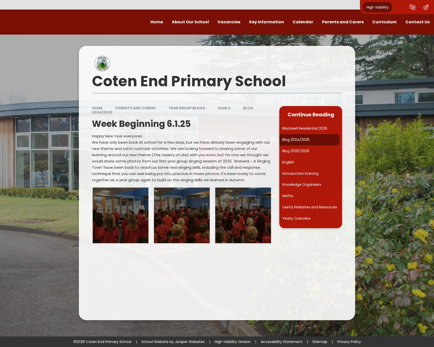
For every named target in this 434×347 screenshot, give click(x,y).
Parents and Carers (136, 108)
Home (97, 108)
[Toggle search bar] (399, 7)
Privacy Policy (349, 341)
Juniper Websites (190, 341)
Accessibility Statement (281, 341)
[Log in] (426, 7)
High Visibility (377, 7)
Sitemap (319, 341)
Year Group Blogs (187, 108)
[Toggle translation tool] (412, 7)
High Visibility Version (233, 341)
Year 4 (224, 108)
